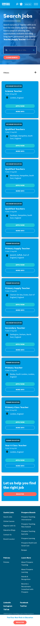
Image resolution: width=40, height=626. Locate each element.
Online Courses (8, 521)
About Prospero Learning (27, 570)
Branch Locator (9, 539)
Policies (6, 562)
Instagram (7, 606)
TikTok (6, 609)
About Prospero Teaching (27, 563)
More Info (20, 111)
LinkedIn (7, 602)
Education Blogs (9, 530)
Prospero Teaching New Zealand (28, 525)
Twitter (23, 606)
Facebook (24, 602)
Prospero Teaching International (28, 518)
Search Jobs (7, 517)
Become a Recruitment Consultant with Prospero (27, 588)
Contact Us (7, 535)
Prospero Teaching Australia (28, 532)
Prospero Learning (28, 538)
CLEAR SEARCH (11, 57)
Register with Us (9, 526)
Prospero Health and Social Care (29, 544)
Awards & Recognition (25, 577)
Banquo (24, 550)
